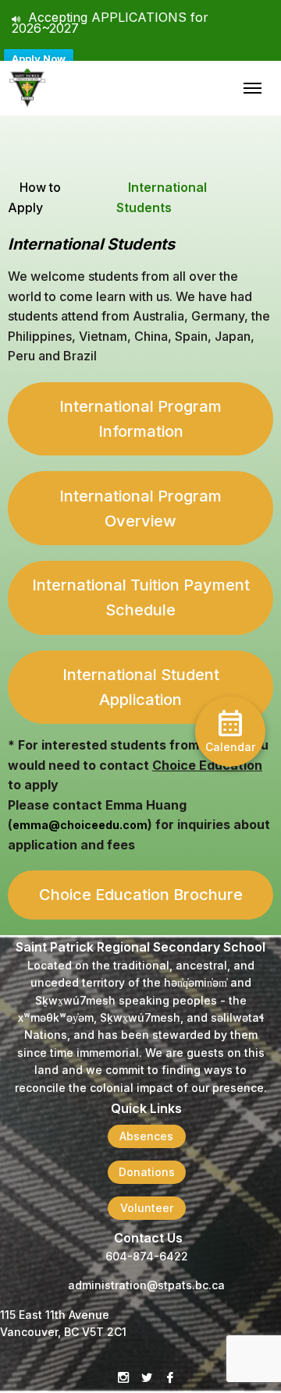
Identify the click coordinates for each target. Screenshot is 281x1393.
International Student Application (140, 687)
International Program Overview (140, 508)
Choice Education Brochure (141, 894)
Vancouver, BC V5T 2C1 (63, 1331)
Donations (147, 1172)
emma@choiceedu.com (80, 824)
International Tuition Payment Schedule (141, 597)
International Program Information (140, 419)
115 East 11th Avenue (54, 1314)
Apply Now (39, 58)
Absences (146, 1136)
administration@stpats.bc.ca (146, 1285)
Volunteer (146, 1207)
